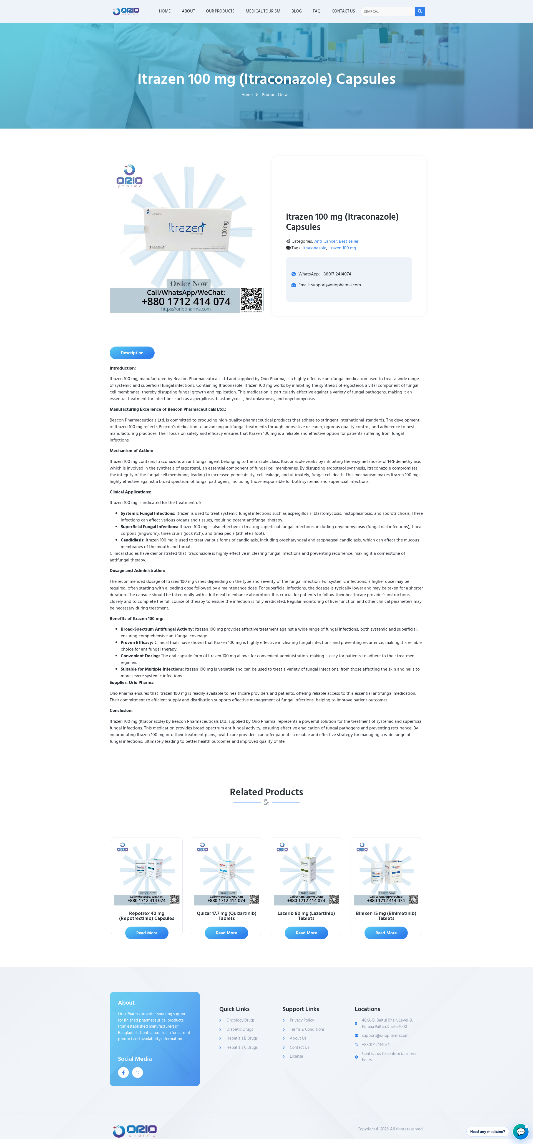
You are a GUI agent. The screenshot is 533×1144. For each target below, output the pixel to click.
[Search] (420, 11)
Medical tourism (263, 11)
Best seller (348, 241)
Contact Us (343, 11)
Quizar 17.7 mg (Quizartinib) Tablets (227, 915)
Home (165, 11)
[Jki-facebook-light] (123, 1072)
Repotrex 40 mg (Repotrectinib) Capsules (146, 915)
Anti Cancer (325, 241)
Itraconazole (314, 248)
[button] (132, 353)
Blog (296, 11)
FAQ (317, 11)
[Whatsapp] (137, 1072)
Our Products (220, 11)
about (188, 11)
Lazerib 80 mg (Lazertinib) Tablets (306, 915)
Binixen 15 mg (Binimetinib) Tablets (386, 915)
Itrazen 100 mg (342, 248)
